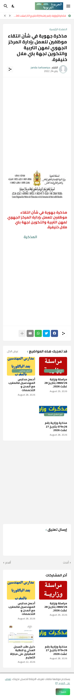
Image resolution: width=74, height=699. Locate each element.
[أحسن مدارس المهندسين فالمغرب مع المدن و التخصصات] (21, 590)
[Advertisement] (37, 118)
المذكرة (30, 237)
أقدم (8, 563)
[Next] (5, 16)
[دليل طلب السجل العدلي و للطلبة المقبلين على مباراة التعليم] (21, 633)
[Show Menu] (68, 6)
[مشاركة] (10, 69)
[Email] (30, 333)
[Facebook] (54, 333)
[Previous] (10, 16)
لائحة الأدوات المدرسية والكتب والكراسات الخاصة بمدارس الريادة (40, 15)
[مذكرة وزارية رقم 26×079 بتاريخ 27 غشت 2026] (53, 633)
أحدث (66, 563)
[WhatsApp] (38, 333)
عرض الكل (12, 351)
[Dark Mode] (13, 6)
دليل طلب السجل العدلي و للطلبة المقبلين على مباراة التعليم (22, 652)
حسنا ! (63, 691)
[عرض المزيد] (22, 333)
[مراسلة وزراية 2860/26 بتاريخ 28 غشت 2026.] (53, 590)
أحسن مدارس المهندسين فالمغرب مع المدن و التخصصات (21, 385)
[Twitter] (46, 333)
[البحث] (5, 6)
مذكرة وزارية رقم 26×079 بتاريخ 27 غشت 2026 (56, 426)
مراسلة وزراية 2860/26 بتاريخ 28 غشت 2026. (55, 383)
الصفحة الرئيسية (58, 29)
